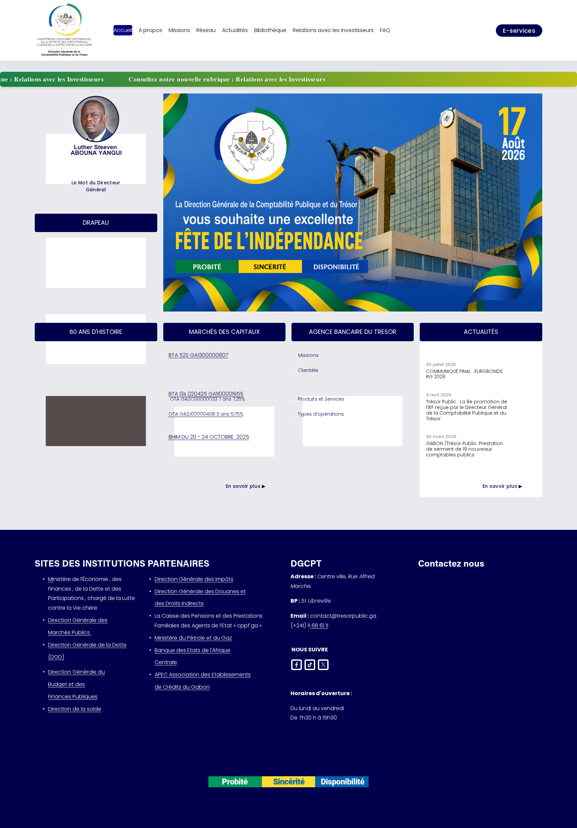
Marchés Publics (69, 632)
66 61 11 (319, 625)
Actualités (235, 30)
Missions (308, 355)
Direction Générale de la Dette (87, 645)
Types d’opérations (321, 414)
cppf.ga (247, 625)
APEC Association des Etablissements (203, 674)
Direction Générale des (78, 620)
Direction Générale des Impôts (194, 579)
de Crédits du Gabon (182, 687)
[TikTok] (310, 664)
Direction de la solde (74, 709)
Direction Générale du (76, 672)
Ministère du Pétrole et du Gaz (193, 638)
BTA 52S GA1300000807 (198, 355)
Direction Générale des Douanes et (200, 591)
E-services (519, 30)
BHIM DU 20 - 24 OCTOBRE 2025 (209, 437)
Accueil (123, 30)
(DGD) (56, 657)
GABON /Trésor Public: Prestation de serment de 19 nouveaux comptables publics (464, 449)
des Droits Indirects (179, 603)
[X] (323, 664)
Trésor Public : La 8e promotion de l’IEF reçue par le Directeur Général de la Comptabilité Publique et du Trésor (466, 410)
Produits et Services (321, 399)
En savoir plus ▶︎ (245, 486)
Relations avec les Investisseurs (333, 30)
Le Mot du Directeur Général (95, 186)
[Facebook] (296, 664)
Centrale (166, 662)
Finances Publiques (73, 696)
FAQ (385, 30)
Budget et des (66, 684)
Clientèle (308, 370)
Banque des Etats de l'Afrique (192, 650)
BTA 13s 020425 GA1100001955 (206, 394)
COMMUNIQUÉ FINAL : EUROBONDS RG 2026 (464, 374)
